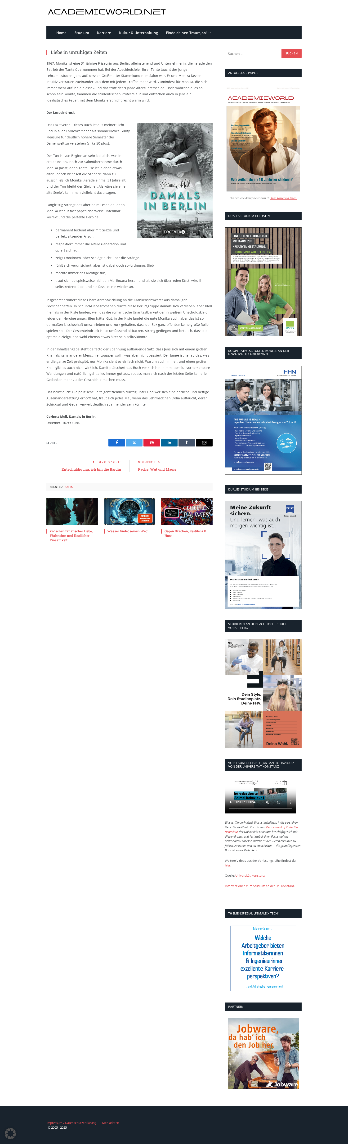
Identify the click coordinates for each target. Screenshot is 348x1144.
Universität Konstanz (250, 875)
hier (227, 865)
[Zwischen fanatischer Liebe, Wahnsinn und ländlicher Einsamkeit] (72, 511)
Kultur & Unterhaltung (138, 32)
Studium (82, 32)
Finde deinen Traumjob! (186, 32)
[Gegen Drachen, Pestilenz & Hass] (187, 511)
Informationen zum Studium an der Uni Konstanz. (260, 886)
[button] (10, 1133)
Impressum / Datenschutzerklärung (71, 1123)
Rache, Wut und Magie (157, 469)
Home (61, 32)
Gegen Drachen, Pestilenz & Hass (185, 533)
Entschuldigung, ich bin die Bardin (91, 469)
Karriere (104, 32)
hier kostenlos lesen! (283, 198)
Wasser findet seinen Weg (127, 531)
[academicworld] (107, 13)
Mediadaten (110, 1123)
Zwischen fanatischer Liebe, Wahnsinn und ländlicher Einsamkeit (71, 535)
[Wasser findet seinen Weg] (129, 511)
